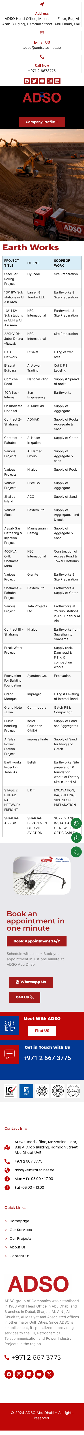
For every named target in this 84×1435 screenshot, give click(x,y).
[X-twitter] (49, 1374)
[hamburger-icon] (42, 95)
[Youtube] (42, 81)
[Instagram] (50, 81)
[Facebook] (27, 81)
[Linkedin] (57, 81)
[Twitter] (34, 81)
